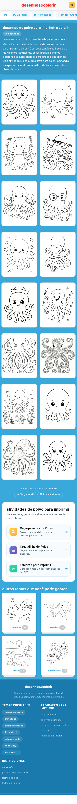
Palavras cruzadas (51, 719)
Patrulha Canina (13, 725)
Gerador (22, 14)
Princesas (10, 718)
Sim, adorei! (27, 494)
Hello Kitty (10, 745)
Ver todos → (11, 752)
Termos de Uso (10, 777)
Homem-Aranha (13, 712)
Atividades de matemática (55, 725)
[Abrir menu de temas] (5, 5)
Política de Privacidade (15, 772)
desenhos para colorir (15, 39)
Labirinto (45, 730)
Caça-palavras (49, 714)
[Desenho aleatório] (72, 5)
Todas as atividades (51, 735)
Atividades (45, 14)
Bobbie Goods (12, 739)
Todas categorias (11, 782)
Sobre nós (7, 767)
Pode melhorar (51, 494)
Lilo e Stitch (11, 732)
